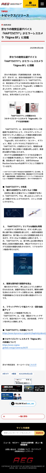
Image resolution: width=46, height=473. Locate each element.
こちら (32, 364)
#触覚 (14, 374)
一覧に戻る (23, 416)
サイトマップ (36, 449)
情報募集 (23, 445)
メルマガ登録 (30, 4)
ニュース (6, 442)
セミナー (15, 442)
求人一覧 (39, 442)
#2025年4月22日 (25, 374)
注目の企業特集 (27, 442)
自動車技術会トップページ (24, 451)
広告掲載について (24, 449)
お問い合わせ (10, 449)
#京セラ (6, 374)
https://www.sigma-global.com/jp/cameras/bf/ (14, 346)
